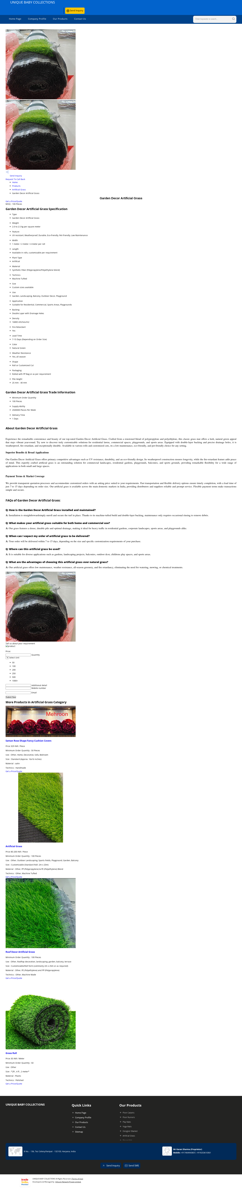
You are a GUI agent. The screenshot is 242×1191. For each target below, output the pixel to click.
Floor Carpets (128, 1112)
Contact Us (80, 18)
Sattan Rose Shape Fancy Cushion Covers (28, 740)
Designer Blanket (130, 1131)
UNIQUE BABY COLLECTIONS (32, 2)
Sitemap (79, 1131)
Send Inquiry (76, 10)
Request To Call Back (15, 179)
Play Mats (127, 1122)
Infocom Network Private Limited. (68, 1182)
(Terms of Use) (77, 1179)
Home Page (15, 18)
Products (16, 186)
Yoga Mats (127, 1126)
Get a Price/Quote (14, 201)
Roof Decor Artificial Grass (20, 951)
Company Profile (37, 18)
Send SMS (134, 1165)
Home (15, 182)
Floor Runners (129, 1117)
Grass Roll (11, 1053)
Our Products (60, 18)
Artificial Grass (19, 189)
